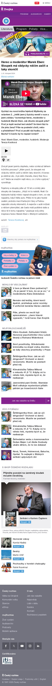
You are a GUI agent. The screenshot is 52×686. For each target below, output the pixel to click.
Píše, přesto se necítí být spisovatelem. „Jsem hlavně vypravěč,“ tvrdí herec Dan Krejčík (31, 315)
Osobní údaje (17, 679)
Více (44, 28)
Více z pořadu (10, 409)
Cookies (5, 679)
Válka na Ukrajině (10, 596)
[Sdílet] (8, 160)
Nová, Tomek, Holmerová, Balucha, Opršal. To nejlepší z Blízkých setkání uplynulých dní (31, 454)
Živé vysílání (9, 266)
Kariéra (30, 607)
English (43, 679)
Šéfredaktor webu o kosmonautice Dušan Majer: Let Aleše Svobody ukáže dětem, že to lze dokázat (31, 442)
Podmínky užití (31, 679)
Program (24, 14)
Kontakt (30, 611)
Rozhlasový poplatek (36, 615)
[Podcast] (3, 160)
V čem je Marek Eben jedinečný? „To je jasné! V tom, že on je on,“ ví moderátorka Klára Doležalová (31, 291)
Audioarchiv (36, 14)
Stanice (5, 603)
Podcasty (6, 627)
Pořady (33, 28)
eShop (5, 607)
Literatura (7, 28)
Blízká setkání (7, 76)
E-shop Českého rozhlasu (17, 467)
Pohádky (7, 261)
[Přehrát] (6, 151)
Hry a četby (9, 255)
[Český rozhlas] (9, 3)
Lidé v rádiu (32, 603)
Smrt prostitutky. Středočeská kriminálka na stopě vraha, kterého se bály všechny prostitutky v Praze (32, 347)
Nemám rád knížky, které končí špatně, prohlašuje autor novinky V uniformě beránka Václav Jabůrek (31, 303)
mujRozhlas (6, 248)
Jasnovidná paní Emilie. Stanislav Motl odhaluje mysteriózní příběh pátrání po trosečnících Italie (30, 385)
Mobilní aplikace (9, 631)
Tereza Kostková (16, 220)
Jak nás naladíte (34, 596)
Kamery (47, 14)
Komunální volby (10, 599)
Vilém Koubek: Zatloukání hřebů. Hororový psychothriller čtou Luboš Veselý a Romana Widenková (31, 335)
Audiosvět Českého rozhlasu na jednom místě (20, 278)
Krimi (23, 255)
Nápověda (32, 599)
